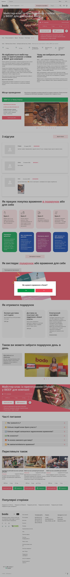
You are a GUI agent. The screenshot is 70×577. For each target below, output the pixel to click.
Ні (43, 290)
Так (26, 290)
